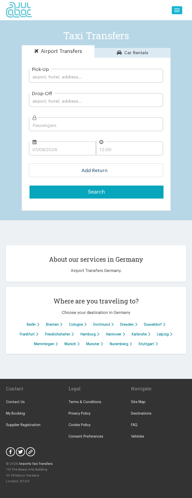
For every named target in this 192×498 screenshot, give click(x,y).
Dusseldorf (153, 324)
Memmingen (44, 344)
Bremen (53, 324)
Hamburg (88, 334)
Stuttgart (146, 344)
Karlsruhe (140, 334)
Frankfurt (28, 334)
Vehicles (137, 436)
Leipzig (163, 334)
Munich (70, 344)
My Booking (15, 413)
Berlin (32, 324)
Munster (93, 344)
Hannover (114, 334)
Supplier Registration (23, 425)
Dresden (127, 324)
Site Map (138, 402)
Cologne (76, 324)
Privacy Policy (79, 413)
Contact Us (15, 402)
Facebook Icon (10, 451)
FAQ (134, 425)
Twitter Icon (20, 451)
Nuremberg (119, 344)
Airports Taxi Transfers (36, 463)
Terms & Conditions (84, 402)
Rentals (136, 53)
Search (96, 192)
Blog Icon (30, 451)
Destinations (141, 413)
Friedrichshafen (58, 334)
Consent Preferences (85, 436)
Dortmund (102, 324)
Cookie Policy (79, 425)
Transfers (61, 51)
